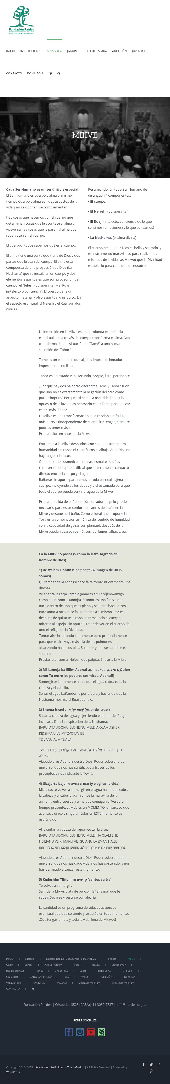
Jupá (66, 977)
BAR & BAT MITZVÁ (41, 977)
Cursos (28, 965)
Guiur (9, 965)
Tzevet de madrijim (123, 983)
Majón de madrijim (89, 983)
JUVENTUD (39, 983)
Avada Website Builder (49, 1067)
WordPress (13, 1072)
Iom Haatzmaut (15, 971)
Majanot (62, 983)
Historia (29, 959)
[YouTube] (91, 1032)
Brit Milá (127, 971)
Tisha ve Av (104, 971)
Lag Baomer (119, 965)
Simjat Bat (12, 977)
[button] (58, 73)
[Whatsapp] (101, 1032)
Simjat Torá (61, 971)
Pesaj (77, 965)
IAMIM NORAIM (53, 965)
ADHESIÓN (106, 977)
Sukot (83, 971)
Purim (39, 971)
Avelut (84, 977)
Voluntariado (13, 983)
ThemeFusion (75, 1067)
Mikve (131, 959)
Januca (96, 965)
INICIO (9, 959)
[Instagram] (80, 1032)
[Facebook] (69, 1032)
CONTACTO (13, 988)
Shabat (112, 959)
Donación (129, 977)
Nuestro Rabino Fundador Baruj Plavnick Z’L (71, 959)
